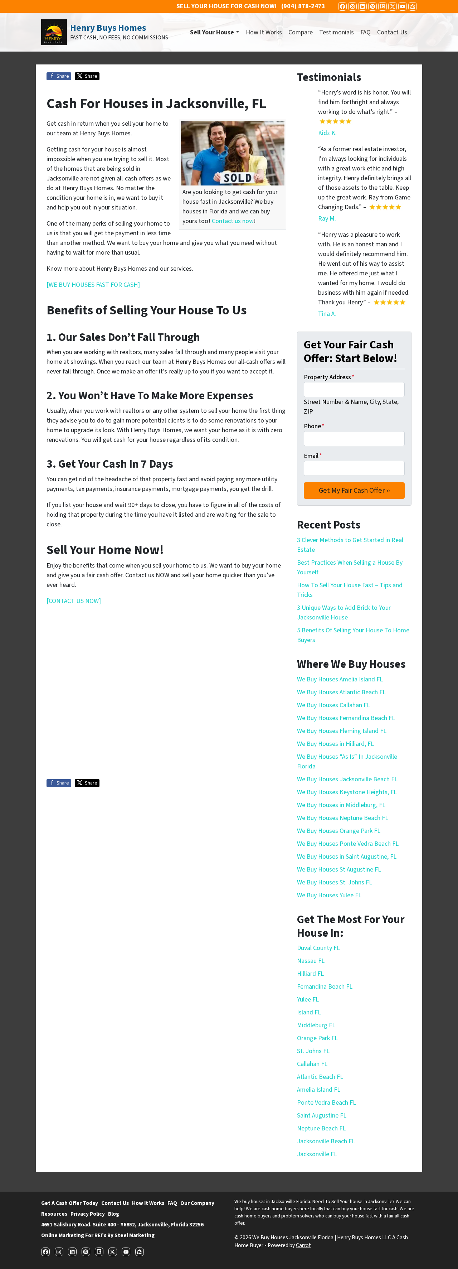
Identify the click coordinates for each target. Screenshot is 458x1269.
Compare (300, 32)
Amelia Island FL (318, 1089)
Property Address (329, 377)
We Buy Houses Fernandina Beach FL (346, 718)
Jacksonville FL (317, 1154)
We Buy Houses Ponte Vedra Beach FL (348, 843)
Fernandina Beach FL (324, 986)
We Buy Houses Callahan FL (333, 705)
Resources (54, 1214)
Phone (314, 426)
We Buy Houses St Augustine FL (339, 869)
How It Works (264, 32)
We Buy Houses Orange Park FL (338, 830)
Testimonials (336, 32)
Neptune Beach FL (321, 1128)
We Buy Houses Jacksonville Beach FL (347, 779)
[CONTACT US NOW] (74, 601)
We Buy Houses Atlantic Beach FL (341, 692)
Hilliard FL (310, 973)
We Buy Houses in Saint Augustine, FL (346, 856)
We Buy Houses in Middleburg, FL (341, 805)
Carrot (303, 1245)
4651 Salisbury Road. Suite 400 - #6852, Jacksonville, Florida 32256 (122, 1225)
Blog (113, 1214)
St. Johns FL (313, 1051)
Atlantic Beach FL (320, 1076)
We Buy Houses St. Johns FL (334, 882)
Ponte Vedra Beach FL (326, 1102)
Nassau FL (311, 960)
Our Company (197, 1203)
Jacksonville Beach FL (326, 1141)
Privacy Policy (87, 1214)
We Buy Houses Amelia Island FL (340, 679)
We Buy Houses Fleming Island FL (341, 731)
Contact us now (233, 221)
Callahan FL (312, 1064)
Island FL (309, 1012)
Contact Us (392, 32)
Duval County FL (318, 948)
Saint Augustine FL (321, 1115)
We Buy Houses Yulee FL (329, 895)
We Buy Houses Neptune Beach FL (342, 818)
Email (313, 456)
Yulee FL (308, 999)
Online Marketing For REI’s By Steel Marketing (98, 1235)
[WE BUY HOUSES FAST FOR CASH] (93, 284)
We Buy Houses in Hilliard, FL (335, 743)
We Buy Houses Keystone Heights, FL (347, 792)
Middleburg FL (316, 1025)
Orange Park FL (317, 1038)
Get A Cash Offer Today (69, 1203)
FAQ (365, 32)
